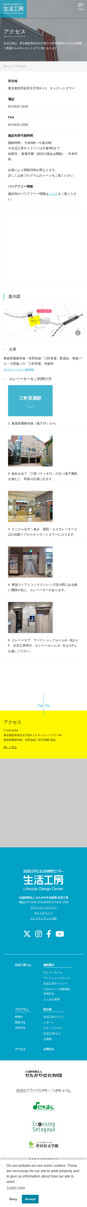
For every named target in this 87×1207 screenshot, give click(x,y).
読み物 (48, 1009)
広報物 (48, 1039)
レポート (49, 1022)
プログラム (21, 1009)
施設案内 (49, 964)
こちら (53, 193)
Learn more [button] (16, 1187)
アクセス (20, 1049)
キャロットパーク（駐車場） (19, 369)
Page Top (44, 705)
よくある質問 (52, 999)
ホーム (8, 66)
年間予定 (20, 1028)
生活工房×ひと (52, 1033)
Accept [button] (30, 1199)
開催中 (19, 1016)
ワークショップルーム (57, 978)
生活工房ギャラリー (56, 983)
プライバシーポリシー (43, 907)
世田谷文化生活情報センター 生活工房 (13, 9)
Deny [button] (13, 1199)
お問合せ (49, 1049)
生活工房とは (23, 964)
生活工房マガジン (54, 1016)
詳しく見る (10, 747)
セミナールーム (53, 972)
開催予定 (20, 1022)
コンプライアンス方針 (43, 918)
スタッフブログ (53, 1028)
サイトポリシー (43, 912)
